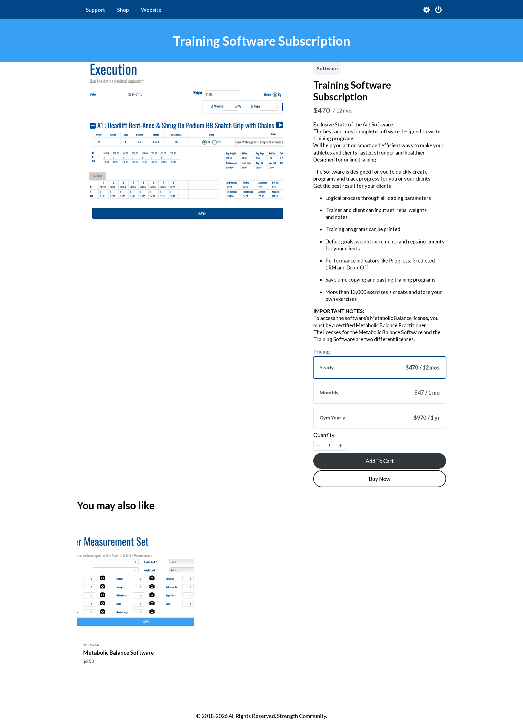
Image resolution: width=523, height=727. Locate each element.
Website (151, 9)
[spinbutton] (330, 445)
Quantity (323, 435)
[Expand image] (275, 70)
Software (327, 68)
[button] (318, 445)
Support (95, 9)
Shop (123, 9)
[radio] (379, 368)
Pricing (321, 351)
